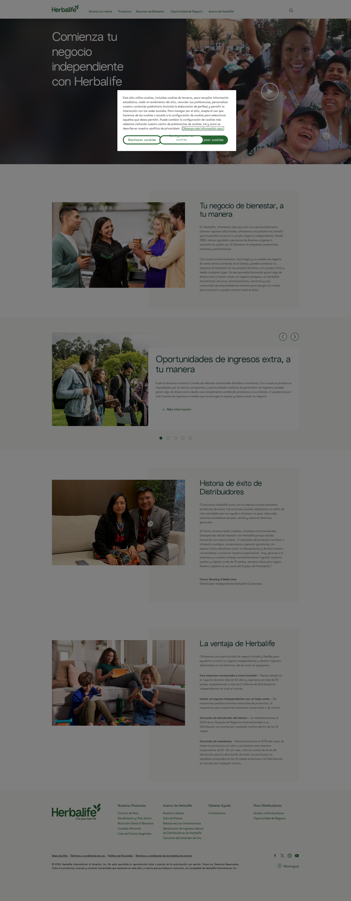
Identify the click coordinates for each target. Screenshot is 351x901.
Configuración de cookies (181, 138)
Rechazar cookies (142, 140)
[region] (176, 120)
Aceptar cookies (211, 140)
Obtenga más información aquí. (203, 128)
